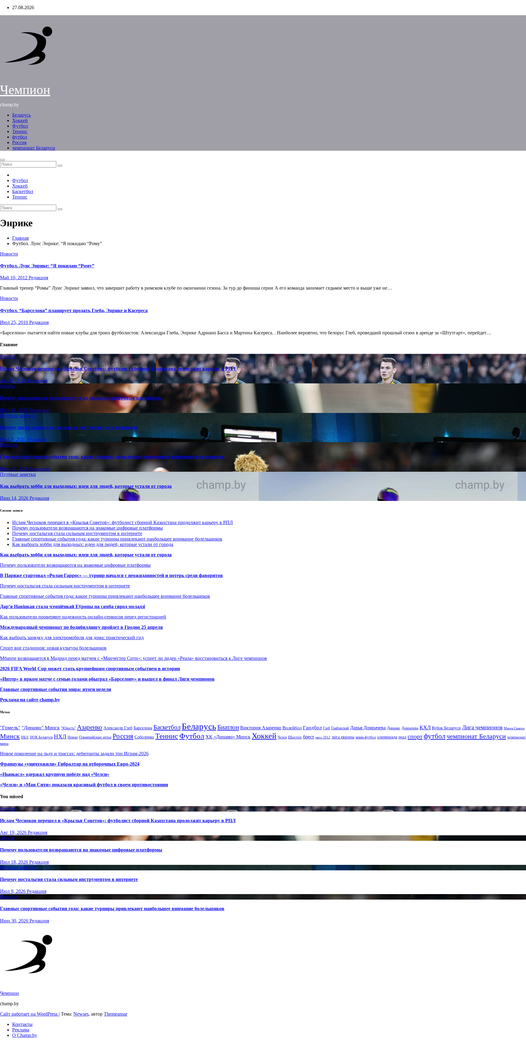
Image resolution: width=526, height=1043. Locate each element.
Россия (19, 142)
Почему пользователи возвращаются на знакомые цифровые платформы (81, 397)
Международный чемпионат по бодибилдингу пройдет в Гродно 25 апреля (81, 627)
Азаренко (89, 727)
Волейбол (292, 727)
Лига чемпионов (482, 727)
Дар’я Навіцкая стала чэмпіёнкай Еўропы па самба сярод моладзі (72, 606)
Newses (81, 1014)
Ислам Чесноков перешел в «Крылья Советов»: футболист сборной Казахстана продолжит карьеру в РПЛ (118, 368)
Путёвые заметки (18, 415)
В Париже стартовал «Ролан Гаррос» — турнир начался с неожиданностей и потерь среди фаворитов (111, 575)
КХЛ (425, 727)
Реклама (20, 1029)
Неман (73, 737)
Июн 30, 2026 (15, 468)
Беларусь (21, 115)
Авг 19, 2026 (14, 380)
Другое (7, 386)
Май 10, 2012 (14, 277)
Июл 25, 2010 (14, 322)
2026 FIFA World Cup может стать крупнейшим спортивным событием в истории (90, 668)
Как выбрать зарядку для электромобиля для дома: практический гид (72, 637)
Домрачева (410, 728)
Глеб (326, 728)
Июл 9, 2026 (13, 439)
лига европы (342, 737)
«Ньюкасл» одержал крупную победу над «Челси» (54, 774)
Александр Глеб (117, 728)
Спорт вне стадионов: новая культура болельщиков (53, 647)
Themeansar (115, 1014)
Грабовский (340, 728)
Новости (9, 253)
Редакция (38, 277)
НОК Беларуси (41, 737)
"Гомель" (10, 728)
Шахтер (295, 737)
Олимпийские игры (95, 737)
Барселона (143, 728)
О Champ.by (24, 1035)
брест (308, 736)
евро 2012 (322, 737)
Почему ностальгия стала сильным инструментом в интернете (69, 427)
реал (402, 737)
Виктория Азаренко (260, 727)
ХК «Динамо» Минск (228, 737)
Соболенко (144, 737)
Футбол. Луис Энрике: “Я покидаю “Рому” (47, 265)
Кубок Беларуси (446, 727)
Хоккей (20, 120)
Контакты (22, 1024)
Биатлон (228, 727)
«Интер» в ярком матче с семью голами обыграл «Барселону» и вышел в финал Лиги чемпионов (107, 679)
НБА (25, 737)
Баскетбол (22, 191)
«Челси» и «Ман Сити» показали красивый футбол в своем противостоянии (84, 784)
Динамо (393, 728)
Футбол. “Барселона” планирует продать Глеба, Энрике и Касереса (74, 310)
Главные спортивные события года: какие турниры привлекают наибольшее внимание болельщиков (112, 456)
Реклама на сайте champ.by (30, 699)
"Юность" (68, 728)
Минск (10, 736)
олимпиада (387, 737)
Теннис (19, 131)
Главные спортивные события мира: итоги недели (55, 689)
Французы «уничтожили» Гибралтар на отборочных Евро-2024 (69, 763)
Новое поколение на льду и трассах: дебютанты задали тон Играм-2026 (74, 753)
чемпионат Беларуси (33, 147)
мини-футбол (366, 737)
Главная (20, 238)
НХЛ (60, 736)
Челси (282, 737)
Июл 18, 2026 (14, 410)
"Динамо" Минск (41, 728)
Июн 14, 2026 (15, 498)
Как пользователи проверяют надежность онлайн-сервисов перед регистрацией (83, 616)
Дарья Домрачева (368, 727)
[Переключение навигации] (2, 160)
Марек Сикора (514, 728)
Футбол (20, 126)
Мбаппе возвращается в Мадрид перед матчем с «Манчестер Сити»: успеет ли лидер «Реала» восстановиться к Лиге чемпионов (133, 658)
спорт (415, 736)
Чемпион (25, 90)
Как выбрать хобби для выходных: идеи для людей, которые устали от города (86, 486)
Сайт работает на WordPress (29, 1014)
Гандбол (312, 727)
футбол (19, 136)
